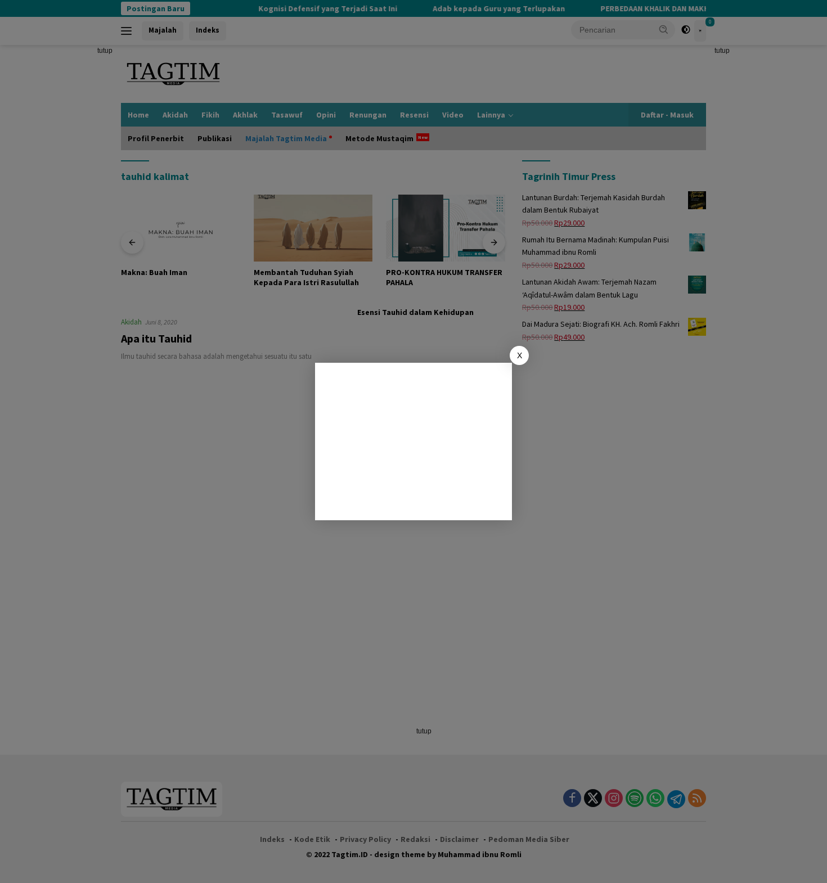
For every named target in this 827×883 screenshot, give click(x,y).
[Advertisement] (413, 441)
